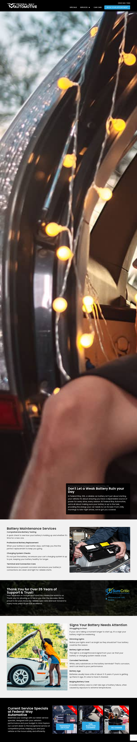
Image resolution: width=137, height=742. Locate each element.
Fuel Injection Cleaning (65, 726)
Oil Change (90, 727)
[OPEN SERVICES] (89, 7)
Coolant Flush (116, 727)
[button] (53, 719)
